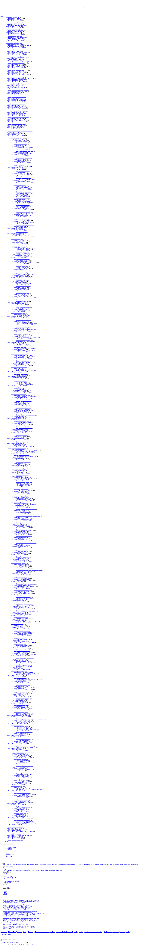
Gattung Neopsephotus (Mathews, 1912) (22, 777)
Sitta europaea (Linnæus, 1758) (22, 626)
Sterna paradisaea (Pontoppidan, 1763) (24, 271)
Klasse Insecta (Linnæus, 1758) (12, 59)
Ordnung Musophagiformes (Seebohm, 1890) (17, 438)
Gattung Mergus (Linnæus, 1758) (20, 214)
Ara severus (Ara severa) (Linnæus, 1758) (25, 766)
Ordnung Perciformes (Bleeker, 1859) (16, 122)
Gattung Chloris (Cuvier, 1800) (20, 529)
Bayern (9, 864)
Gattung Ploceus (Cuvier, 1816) (20, 610)
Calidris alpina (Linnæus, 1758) (22, 288)
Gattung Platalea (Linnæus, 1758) (20, 709)
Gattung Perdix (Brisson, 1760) (20, 404)
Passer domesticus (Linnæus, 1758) (23, 597)
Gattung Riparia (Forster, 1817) (20, 552)
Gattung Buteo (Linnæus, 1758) (20, 144)
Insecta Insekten (47, 864)
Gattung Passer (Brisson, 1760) (20, 595)
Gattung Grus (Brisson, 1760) (20, 425)
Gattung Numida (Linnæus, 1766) (21, 391)
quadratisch (6, 887)
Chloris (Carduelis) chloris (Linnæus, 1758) (25, 530)
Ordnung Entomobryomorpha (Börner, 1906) (17, 57)
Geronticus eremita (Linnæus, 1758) (23, 708)
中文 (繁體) (27, 926)
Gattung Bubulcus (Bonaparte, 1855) (21, 681)
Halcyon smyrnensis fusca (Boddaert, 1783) (25, 352)
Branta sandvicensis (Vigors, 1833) (23, 198)
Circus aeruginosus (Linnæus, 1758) (23, 147)
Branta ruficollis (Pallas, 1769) (22, 196)
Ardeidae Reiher (6, 870)
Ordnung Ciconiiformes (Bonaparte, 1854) (17, 302)
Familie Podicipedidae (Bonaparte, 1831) (19, 736)
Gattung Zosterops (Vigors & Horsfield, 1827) (23, 672)
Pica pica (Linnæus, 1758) (21, 492)
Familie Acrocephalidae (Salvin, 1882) (19, 449)
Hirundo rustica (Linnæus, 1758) (23, 551)
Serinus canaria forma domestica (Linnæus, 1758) (26, 543)
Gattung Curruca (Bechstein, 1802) (21, 641)
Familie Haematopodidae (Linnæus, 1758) (19, 254)
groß (5, 892)
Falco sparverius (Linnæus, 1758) (23, 382)
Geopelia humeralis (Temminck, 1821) (24, 333)
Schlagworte (8, 854)
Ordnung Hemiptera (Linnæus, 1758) (16, 67)
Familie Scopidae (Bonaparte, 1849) (18, 700)
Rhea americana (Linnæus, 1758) (23, 788)
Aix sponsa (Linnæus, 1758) (22, 172)
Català (7, 902)
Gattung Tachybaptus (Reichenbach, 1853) (22, 741)
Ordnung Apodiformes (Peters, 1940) (16, 228)
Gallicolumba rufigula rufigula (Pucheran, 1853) (26, 329)
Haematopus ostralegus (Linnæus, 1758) (24, 256)
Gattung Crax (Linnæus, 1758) (20, 388)
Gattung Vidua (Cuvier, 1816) (20, 668)
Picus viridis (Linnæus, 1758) (22, 734)
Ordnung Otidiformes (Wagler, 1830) (16, 443)
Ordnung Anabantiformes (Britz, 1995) (16, 98)
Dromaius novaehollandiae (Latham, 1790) (25, 236)
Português (8, 914)
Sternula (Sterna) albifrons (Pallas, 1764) (24, 274)
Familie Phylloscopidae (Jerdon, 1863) (19, 600)
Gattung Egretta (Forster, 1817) (20, 688)
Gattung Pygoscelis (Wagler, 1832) (21, 797)
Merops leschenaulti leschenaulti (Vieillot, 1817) (26, 370)
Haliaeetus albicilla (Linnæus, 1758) (23, 158)
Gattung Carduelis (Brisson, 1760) (21, 525)
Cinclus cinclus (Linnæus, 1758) (23, 475)
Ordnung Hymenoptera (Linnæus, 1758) (16, 68)
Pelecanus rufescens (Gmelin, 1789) (23, 699)
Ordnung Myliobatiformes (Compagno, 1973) (17, 91)
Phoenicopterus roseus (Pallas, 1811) (23, 722)
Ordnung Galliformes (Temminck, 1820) (16, 385)
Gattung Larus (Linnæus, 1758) (20, 263)
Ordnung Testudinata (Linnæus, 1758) (16, 135)
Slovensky (8, 915)
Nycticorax (32, 870)
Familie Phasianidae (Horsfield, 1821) (19, 394)
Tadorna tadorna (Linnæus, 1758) (23, 227)
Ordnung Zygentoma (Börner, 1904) (15, 85)
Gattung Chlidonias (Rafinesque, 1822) (22, 259)
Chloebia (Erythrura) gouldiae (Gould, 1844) (25, 504)
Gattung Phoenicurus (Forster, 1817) (21, 579)
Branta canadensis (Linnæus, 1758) (23, 193)
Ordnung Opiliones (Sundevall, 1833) (16, 53)
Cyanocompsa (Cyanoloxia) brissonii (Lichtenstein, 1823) (28, 468)
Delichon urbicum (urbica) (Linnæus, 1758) (25, 548)
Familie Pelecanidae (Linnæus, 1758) (18, 694)
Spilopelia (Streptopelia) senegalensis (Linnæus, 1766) (27, 337)
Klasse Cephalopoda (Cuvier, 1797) (15, 34)
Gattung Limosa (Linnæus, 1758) (21, 291)
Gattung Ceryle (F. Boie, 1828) (20, 347)
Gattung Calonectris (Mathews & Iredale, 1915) (23, 746)
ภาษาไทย (22, 924)
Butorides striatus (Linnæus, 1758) (23, 685)
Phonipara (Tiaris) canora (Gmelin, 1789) (24, 652)
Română (18, 914)
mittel (5, 891)
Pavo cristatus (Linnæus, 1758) (22, 403)
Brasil (23, 901)
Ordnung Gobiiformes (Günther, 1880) (16, 114)
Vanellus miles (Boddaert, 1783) (22, 252)
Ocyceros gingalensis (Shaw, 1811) (23, 358)
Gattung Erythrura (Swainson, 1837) (21, 507)
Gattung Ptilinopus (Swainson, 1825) (21, 334)
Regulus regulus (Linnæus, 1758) (23, 622)
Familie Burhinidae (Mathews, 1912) (18, 242)
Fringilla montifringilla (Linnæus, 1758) (24, 536)
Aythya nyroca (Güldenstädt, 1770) (23, 189)
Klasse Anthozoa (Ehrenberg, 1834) (15, 18)
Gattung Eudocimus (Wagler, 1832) (21, 705)
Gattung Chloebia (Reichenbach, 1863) (22, 503)
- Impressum (34, 944)
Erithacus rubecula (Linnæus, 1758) (23, 575)
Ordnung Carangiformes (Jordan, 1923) (16, 106)
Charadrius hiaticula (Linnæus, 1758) (24, 249)
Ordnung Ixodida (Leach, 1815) (15, 51)
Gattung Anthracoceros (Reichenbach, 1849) (23, 355)
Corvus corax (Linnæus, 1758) (22, 480)
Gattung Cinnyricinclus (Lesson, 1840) (22, 631)
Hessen (42, 864)
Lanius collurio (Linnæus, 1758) (22, 557)
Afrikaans (8, 900)
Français (16, 907)
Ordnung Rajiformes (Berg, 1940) (15, 93)
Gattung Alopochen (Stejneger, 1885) (21, 173)
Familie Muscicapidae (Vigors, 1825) (18, 573)
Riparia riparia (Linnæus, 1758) (22, 553)
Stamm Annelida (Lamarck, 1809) (13, 29)
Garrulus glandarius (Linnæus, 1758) (23, 487)
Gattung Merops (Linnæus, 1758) (21, 368)
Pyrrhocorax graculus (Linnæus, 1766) (24, 494)
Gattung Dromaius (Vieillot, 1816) (21, 235)
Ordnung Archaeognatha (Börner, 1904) (16, 60)
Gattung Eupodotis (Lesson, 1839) (21, 445)
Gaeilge (7, 908)
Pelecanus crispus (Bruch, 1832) (22, 696)
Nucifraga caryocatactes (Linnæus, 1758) (24, 490)
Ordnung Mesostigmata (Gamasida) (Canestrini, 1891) (19, 52)
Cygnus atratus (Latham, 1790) (22, 205)
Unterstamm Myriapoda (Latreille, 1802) (14, 43)
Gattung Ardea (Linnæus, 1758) (20, 678)
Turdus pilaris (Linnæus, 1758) (22, 664)
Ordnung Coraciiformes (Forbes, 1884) (16, 342)
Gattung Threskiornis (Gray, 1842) (21, 712)
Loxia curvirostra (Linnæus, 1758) (23, 538)
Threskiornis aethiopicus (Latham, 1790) (24, 713)
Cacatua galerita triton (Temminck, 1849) (24, 752)
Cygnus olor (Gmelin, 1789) (22, 207)
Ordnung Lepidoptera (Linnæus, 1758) (16, 70)
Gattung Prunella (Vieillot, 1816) (20, 613)
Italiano (16, 909)
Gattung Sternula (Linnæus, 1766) (21, 273)
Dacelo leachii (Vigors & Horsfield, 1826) (24, 350)
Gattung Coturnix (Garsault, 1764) (21, 397)
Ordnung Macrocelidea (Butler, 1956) (16, 834)
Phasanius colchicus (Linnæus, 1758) (24, 408)
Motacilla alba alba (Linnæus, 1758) (23, 568)
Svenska (26, 915)
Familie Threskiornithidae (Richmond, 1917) (20, 703)
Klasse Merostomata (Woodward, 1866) (14, 46)
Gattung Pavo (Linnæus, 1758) (20, 402)
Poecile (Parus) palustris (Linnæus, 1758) (24, 593)
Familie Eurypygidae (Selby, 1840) (18, 372)
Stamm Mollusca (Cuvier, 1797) (12, 32)
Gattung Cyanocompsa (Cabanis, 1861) (22, 466)
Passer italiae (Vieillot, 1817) (22, 599)
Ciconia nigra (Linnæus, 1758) (22, 308)
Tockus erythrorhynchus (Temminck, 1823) (25, 362)
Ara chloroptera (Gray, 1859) (22, 761)
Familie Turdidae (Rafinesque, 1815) (18, 659)
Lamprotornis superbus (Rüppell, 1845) (24, 634)
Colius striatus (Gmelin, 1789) (22, 315)
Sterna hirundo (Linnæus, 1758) (22, 270)
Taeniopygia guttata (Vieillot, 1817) (23, 523)
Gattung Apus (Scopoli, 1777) (20, 230)
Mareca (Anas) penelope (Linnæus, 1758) (24, 212)
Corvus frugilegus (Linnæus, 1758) (23, 484)
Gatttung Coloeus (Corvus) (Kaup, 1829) (22, 477)
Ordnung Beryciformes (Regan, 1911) (16, 104)
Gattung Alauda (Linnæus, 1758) (20, 458)
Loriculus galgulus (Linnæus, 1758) (23, 774)
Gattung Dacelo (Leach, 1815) (20, 349)
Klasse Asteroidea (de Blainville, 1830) (16, 23)
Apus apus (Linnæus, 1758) (22, 232)
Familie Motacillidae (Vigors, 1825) (18, 563)
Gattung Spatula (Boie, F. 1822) (20, 223)
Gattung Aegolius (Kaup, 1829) (20, 806)
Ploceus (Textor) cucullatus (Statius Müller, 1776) (26, 611)
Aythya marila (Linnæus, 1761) (22, 188)
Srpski (18, 915)
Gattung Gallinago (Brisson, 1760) (21, 289)
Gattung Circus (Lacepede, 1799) (20, 146)
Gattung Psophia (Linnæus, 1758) (21, 430)
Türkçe (18, 916)
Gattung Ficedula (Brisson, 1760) (20, 577)
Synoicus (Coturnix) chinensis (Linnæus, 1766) (26, 415)
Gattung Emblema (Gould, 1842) (20, 505)
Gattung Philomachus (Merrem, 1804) (21, 296)
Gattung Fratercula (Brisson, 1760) (21, 240)
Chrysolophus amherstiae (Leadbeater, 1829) (25, 396)
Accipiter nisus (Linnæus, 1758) (22, 142)
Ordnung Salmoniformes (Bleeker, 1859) (16, 124)
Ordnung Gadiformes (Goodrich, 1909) (16, 113)
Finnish (7, 907)
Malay (7, 912)
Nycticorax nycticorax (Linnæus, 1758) (24, 693)
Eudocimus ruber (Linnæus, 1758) (23, 706)
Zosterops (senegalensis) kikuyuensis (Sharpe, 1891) (27, 673)
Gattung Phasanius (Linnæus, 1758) (21, 406)
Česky (15, 902)
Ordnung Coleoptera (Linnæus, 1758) (16, 63)
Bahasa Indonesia (11, 901)
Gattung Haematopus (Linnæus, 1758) (21, 255)
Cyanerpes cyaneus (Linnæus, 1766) (23, 649)
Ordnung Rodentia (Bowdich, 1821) (15, 840)
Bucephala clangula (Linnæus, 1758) (23, 200)
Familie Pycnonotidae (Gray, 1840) (18, 615)
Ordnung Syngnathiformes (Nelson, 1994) (17, 126)
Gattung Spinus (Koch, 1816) (20, 544)
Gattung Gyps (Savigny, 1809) (20, 154)
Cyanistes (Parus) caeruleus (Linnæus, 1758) (25, 584)
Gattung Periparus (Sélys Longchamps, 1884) (23, 590)
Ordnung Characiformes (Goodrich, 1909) (17, 108)
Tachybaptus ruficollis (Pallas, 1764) (23, 742)
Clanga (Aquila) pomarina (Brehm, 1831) (24, 151)
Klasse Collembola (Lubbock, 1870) (13, 56)
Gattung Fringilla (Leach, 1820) (20, 533)
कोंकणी (7, 922)
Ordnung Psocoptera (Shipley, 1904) (15, 80)
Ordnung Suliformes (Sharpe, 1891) (15, 817)
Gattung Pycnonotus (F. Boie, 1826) (21, 617)
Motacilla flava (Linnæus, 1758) (22, 572)
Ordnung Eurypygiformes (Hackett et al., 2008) (18, 371)
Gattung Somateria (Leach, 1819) (20, 221)
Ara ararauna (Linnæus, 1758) (22, 760)
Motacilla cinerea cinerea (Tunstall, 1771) (24, 571)
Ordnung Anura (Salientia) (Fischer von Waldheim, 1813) (20, 129)
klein (5, 889)
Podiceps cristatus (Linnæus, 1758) (23, 739)
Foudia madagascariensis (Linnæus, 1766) (25, 608)
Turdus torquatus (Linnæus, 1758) (23, 665)
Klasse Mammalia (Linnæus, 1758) (13, 824)
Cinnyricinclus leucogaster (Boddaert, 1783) (25, 632)
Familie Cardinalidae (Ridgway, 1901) (19, 465)
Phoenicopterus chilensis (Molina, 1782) (24, 721)
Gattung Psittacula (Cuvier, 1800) (20, 782)
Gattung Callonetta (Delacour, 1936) (21, 201)
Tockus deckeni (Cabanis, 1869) (22, 361)
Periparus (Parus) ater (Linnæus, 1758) (24, 591)
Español (25, 905)
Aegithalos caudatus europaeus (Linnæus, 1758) (26, 456)
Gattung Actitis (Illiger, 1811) (20, 282)
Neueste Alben (9, 849)
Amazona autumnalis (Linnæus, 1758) (24, 755)
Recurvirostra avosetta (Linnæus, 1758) (24, 280)
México (15, 912)
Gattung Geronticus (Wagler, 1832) (21, 707)
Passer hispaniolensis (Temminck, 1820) (24, 598)
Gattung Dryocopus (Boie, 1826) (20, 730)
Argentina (19, 900)
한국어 (7, 928)
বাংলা (13, 922)
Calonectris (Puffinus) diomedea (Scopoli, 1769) (26, 747)
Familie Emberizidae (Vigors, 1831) (18, 496)
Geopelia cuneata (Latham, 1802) (23, 331)
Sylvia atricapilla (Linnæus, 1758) (23, 645)
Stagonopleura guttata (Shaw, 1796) (23, 520)
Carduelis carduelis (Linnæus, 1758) (23, 527)
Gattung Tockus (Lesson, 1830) (20, 360)
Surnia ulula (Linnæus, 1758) (22, 816)
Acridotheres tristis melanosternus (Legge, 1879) (26, 629)
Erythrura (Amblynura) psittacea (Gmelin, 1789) (26, 509)
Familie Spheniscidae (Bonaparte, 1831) (19, 791)
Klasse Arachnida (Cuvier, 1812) (12, 48)
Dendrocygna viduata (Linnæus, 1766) (24, 209)
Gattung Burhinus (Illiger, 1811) (20, 243)
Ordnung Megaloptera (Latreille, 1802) (16, 73)
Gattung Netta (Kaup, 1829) (19, 216)
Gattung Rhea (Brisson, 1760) (20, 787)
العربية (15, 921)
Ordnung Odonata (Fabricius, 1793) (15, 75)
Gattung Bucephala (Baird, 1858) (20, 199)
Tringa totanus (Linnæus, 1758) (22, 301)
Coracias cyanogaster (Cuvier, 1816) (23, 365)
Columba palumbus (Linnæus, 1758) (23, 327)
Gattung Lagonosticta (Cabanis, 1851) (21, 517)
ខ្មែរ (18, 926)
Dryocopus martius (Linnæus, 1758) (23, 732)
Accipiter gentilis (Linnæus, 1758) (23, 141)
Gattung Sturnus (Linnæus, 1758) (20, 638)
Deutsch (8, 904)
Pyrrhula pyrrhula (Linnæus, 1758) (23, 540)
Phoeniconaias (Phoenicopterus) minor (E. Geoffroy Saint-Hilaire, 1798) (31, 719)
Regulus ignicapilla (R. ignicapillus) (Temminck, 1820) (27, 621)
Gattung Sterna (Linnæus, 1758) (20, 269)
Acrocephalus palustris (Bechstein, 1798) (24, 451)
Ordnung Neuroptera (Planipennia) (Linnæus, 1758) (19, 74)
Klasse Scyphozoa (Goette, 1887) (15, 20)
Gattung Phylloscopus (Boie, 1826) (21, 601)
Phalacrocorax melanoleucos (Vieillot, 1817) (25, 823)
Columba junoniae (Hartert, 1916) (23, 322)
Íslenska (7, 909)
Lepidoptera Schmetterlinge (60, 864)
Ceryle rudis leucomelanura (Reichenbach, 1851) (26, 348)
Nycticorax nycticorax (39, 870)
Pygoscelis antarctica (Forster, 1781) (23, 798)
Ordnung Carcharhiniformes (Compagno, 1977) (18, 90)
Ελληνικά (8, 918)
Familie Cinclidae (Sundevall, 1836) (18, 472)
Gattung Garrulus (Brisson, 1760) (20, 486)
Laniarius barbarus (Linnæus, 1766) (23, 561)
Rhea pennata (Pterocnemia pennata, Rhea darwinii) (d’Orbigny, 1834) (30, 789)
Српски (27, 919)
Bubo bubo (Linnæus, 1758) (22, 811)
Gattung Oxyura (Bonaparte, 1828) (21, 219)
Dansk (23, 902)
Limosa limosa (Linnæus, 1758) (22, 293)
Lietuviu (23, 911)
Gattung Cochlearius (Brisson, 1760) (21, 686)
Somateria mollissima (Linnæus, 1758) (24, 222)
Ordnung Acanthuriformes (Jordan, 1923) (16, 95)
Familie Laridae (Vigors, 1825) (17, 257)
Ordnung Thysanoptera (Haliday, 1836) (16, 83)
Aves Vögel (5, 864)
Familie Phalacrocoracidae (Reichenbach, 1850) (21, 818)
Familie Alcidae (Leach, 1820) (17, 239)
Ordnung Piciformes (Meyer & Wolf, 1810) (17, 723)
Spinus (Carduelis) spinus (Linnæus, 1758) (25, 545)
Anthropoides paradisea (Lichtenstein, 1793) (25, 422)
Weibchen (136, 864)
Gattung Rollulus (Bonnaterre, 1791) (21, 411)
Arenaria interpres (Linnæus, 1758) (23, 286)
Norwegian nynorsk (27, 913)
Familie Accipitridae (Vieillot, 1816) (18, 139)
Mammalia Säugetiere (70, 864)
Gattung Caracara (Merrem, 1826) (21, 378)
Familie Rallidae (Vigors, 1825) (17, 432)
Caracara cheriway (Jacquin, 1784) (23, 379)
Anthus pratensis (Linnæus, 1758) (23, 566)
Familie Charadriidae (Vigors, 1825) (18, 246)
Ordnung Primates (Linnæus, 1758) (15, 837)
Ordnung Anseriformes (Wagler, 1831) (16, 167)
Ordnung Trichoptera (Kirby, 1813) (15, 84)
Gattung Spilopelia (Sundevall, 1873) (21, 336)
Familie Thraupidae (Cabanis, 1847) (18, 647)
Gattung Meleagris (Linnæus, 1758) (21, 399)
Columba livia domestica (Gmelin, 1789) (24, 324)
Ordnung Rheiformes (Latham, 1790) (16, 784)
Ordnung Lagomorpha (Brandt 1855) (16, 833)
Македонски (32, 918)
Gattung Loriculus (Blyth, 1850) (20, 773)
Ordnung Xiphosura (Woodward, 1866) (16, 47)
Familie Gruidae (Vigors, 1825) (17, 419)
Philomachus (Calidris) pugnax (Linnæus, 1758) (26, 297)
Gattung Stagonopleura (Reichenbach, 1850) (23, 519)
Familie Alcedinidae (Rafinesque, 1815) (19, 343)
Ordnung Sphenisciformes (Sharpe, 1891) (17, 790)
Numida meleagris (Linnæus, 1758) (23, 392)
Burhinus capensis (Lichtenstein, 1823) (24, 244)
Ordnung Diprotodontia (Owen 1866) (16, 830)
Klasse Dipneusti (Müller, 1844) (12, 86)
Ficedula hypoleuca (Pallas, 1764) (23, 578)
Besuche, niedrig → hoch (9, 882)
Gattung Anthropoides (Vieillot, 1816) (21, 421)
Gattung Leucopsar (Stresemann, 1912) (22, 635)
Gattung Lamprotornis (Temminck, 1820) (22, 633)
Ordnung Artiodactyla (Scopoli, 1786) (16, 825)
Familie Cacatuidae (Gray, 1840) (17, 749)
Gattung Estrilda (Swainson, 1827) (21, 510)
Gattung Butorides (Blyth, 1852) (20, 683)
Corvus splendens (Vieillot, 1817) (23, 485)
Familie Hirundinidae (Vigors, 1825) (18, 546)
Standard (6, 873)
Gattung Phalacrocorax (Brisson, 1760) (22, 820)
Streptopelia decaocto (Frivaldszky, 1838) (24, 340)
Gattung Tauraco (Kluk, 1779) (20, 441)
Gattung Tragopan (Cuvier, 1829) (20, 416)
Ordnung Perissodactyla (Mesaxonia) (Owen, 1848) (19, 835)
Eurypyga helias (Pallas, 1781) (22, 375)
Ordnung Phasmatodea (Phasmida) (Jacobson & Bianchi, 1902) (21, 78)
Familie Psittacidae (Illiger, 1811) (17, 753)
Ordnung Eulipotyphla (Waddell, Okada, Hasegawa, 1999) (20, 831)
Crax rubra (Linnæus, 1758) (22, 389)
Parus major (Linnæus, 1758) (22, 588)
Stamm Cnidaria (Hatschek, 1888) (13, 17)
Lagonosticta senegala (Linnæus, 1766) (24, 518)
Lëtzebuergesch (11, 911)
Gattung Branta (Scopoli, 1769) (20, 191)
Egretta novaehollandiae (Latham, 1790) (24, 691)
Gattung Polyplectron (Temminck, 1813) (22, 409)
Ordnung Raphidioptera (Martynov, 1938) (17, 81)
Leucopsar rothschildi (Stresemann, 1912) (24, 637)
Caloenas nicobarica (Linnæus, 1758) (24, 320)
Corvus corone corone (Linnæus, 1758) (24, 483)
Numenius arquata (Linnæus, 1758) (23, 295)
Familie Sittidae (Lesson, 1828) (17, 624)
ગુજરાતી (20, 922)
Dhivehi (17, 904)
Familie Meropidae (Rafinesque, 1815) (19, 367)
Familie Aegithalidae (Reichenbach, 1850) (19, 453)
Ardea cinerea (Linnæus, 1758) (22, 680)
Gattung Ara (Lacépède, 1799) (20, 759)
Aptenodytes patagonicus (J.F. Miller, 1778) (25, 794)
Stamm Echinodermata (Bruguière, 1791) (14, 21)
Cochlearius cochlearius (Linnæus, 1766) (24, 687)
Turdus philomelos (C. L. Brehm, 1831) (24, 662)
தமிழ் (6, 924)
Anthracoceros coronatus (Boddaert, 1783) (25, 356)
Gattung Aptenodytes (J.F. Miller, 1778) (22, 793)
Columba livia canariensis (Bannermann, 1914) (26, 323)
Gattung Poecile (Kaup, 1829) (20, 592)
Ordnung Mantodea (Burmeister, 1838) (16, 71)
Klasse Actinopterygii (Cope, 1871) (13, 94)
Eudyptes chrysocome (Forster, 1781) (24, 796)
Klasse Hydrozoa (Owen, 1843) (15, 19)
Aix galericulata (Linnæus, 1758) (23, 171)
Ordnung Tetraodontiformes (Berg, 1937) (16, 127)
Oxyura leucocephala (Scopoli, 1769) (24, 220)
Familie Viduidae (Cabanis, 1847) (18, 667)
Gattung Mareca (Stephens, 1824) (20, 210)
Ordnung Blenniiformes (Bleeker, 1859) (16, 105)
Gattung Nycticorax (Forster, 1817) (21, 692)
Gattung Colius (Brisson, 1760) (20, 314)
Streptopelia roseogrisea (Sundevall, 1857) (25, 341)
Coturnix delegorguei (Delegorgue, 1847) (24, 398)
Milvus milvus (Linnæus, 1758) (22, 162)
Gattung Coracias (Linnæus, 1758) (21, 364)
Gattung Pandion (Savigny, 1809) (20, 165)
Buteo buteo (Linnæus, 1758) (22, 145)
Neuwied (28, 870)
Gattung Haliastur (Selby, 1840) (20, 159)
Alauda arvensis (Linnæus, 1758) (23, 459)
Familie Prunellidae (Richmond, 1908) (19, 612)
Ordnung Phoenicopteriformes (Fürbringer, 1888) (18, 715)
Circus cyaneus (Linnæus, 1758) (23, 148)
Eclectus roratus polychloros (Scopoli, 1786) (25, 769)
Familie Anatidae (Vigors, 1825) (17, 168)
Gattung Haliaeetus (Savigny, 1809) (21, 156)
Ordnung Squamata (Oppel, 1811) (15, 134)
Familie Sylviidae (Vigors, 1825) (17, 640)
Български (20, 918)
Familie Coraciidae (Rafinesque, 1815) (19, 363)
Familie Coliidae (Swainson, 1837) (18, 313)
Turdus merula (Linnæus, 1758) (22, 661)
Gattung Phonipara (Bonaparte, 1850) (21, 651)
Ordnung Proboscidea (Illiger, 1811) (15, 838)
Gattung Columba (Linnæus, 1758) (21, 321)
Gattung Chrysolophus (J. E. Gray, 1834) (22, 395)
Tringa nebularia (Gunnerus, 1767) (23, 300)
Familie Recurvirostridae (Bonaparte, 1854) (20, 277)
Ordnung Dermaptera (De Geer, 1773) (16, 64)
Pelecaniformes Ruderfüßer (49, 870)
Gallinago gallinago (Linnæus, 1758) (24, 290)
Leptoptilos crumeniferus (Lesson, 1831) (24, 310)
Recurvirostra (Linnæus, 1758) (20, 279)
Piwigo (30, 944)
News (7, 857)
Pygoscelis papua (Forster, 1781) (23, 800)
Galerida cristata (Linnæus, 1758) (23, 462)
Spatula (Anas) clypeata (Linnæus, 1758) (24, 225)
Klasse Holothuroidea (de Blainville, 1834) (17, 25)
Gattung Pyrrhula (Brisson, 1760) (20, 539)
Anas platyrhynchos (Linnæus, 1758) (24, 178)
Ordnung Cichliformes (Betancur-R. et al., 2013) (18, 110)
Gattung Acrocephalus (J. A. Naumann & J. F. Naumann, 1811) (27, 450)
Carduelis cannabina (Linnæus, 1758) (24, 526)
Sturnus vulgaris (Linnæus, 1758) (23, 639)
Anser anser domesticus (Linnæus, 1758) (24, 182)
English (26, 904)
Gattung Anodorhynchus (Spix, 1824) (21, 756)
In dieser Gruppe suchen (6, 934)
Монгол (8, 919)
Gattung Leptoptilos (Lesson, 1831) (21, 309)
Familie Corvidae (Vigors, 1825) (17, 476)
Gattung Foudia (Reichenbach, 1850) (21, 607)
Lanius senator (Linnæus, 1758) (22, 558)
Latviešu (24, 909)
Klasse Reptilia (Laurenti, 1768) (12, 132)
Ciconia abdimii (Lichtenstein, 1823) (23, 306)
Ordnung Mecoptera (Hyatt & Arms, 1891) (17, 72)
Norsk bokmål (10, 913)
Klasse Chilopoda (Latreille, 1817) (15, 44)
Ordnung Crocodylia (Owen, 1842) (15, 133)
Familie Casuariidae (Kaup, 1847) (18, 234)
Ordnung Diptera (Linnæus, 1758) (15, 65)
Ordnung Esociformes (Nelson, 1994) (16, 112)
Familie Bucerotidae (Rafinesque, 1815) (19, 354)
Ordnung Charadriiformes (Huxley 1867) (16, 237)
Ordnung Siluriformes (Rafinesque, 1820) (17, 125)
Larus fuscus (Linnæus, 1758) (22, 267)
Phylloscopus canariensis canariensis (23, 602)
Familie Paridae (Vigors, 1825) (17, 581)
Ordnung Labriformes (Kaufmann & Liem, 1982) (18, 117)
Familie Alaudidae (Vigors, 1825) (18, 457)
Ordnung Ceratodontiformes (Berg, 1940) (17, 87)
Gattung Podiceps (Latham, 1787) (21, 737)
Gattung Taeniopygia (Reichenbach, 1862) (22, 521)
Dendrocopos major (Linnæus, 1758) (23, 728)
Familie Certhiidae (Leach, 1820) (18, 469)
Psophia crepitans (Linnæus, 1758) (23, 431)
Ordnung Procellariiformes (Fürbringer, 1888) (17, 743)
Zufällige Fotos (9, 856)
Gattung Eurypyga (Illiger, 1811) (20, 374)
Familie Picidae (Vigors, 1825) (17, 725)
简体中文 (29, 927)
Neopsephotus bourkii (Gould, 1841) (23, 779)
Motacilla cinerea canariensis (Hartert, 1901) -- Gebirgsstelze (28, 570)
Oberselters (101, 864)
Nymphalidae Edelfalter (94, 864)
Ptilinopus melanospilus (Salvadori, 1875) (24, 335)
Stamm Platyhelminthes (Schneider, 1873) (14, 26)
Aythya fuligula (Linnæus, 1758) (23, 187)
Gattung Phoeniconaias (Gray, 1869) (21, 717)
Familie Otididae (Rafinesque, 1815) (18, 444)
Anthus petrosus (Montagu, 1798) (23, 565)
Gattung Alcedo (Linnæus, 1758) (20, 344)
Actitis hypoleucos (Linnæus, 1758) (23, 283)
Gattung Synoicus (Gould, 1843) (20, 414)
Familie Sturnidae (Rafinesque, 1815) (18, 627)
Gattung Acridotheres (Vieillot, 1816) (21, 628)
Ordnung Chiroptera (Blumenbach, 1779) (16, 829)
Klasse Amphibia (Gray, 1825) (12, 128)
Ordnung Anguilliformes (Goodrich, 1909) (17, 99)
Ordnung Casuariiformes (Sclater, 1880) (16, 233)
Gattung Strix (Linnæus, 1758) (20, 813)
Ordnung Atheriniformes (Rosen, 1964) (16, 100)
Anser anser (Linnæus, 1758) (22, 181)
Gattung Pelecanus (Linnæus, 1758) (21, 695)
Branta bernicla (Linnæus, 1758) (23, 192)
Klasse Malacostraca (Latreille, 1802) (16, 40)
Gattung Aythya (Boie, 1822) (20, 185)
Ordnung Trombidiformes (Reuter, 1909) (16, 54)
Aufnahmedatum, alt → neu (10, 878)
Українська (9, 920)
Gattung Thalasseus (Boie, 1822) (20, 275)
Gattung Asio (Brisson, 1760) (20, 808)
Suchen (7, 853)
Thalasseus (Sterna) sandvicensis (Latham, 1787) (26, 276)
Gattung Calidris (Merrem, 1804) (20, 287)
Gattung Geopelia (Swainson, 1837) (21, 330)
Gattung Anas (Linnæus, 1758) (20, 175)
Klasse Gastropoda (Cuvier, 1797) (15, 36)
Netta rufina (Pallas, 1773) (21, 218)
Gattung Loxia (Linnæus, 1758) (20, 537)
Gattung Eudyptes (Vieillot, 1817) (21, 795)
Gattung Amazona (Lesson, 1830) (21, 754)
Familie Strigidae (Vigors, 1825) (17, 804)
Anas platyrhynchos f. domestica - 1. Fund (25, 179)
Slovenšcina (29, 914)
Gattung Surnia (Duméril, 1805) (20, 815)
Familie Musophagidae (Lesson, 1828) (19, 439)
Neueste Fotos (9, 848)
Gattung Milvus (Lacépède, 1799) (21, 161)
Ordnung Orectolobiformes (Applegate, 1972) (17, 92)
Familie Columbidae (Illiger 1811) (18, 317)
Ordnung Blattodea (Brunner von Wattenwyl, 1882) (19, 61)
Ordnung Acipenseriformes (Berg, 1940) (16, 97)
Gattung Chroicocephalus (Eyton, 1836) (22, 261)
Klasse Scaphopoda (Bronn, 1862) (15, 38)
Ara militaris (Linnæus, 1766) (22, 763)
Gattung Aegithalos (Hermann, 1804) (21, 455)
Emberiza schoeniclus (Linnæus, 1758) (24, 500)
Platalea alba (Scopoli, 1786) (22, 710)
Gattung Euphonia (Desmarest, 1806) (21, 531)
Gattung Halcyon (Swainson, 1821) (21, 351)
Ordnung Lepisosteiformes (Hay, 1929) (16, 118)
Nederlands (26, 912)
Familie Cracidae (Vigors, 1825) (17, 387)
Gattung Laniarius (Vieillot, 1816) (21, 560)
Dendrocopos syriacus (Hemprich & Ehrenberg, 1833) (27, 729)
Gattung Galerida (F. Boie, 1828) (20, 460)
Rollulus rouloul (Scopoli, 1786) (22, 412)
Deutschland (21, 864)
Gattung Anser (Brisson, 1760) (20, 180)
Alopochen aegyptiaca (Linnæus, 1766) (24, 174)
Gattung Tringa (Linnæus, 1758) (20, 298)
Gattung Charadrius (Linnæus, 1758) (21, 247)
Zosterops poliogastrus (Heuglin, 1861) (24, 674)
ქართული (9, 926)
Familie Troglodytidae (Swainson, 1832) (19, 655)
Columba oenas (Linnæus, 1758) (23, 325)
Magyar (32, 911)
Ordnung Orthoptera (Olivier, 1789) (15, 77)
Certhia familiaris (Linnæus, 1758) (23, 471)
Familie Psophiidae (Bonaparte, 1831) (19, 429)
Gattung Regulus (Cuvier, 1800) (20, 620)
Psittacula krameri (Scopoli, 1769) (23, 783)
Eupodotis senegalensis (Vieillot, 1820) (24, 446)
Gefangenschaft (37, 864)
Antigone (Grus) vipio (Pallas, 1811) (23, 424)
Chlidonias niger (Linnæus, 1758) (23, 260)
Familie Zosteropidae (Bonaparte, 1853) (19, 671)
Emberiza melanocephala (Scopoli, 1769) (24, 499)
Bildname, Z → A (8, 876)
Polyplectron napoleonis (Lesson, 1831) (24, 410)
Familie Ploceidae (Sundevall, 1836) (18, 606)
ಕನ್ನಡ (13, 924)
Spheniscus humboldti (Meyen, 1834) (24, 802)
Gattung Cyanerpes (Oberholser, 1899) (22, 648)
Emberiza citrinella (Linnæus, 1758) (23, 498)
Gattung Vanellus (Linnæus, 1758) (21, 250)
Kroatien (53, 864)
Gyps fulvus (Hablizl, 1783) (22, 155)
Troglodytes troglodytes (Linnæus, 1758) (24, 658)
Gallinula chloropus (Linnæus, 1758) (23, 437)
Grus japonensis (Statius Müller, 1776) (24, 428)
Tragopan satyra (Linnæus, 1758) (23, 417)
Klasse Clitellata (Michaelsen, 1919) (15, 30)
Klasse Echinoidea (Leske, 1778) (15, 24)
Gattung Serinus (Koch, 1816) (20, 541)
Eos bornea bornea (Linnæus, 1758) (23, 771)
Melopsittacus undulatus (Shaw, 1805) (24, 776)
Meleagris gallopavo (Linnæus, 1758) (24, 401)
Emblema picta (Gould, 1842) (22, 506)
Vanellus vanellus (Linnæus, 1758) (23, 253)
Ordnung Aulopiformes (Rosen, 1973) (16, 101)
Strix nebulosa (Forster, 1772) (22, 814)
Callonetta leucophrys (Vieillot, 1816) (24, 202)
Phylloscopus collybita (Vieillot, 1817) (24, 604)
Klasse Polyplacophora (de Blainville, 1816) (17, 37)
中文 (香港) (9, 927)
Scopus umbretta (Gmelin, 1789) (23, 702)
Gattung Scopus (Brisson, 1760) (20, 701)
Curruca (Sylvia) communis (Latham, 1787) (25, 642)
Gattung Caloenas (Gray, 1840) (20, 318)
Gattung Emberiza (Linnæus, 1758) (21, 497)
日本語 (20, 927)
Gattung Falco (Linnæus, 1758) (20, 381)
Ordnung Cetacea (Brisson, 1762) (15, 828)
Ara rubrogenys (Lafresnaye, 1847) (23, 764)
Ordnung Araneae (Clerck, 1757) (15, 50)
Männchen (78, 864)
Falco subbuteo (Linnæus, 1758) (23, 383)
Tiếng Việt (8, 916)
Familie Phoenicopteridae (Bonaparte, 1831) (20, 716)
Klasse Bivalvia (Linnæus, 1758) (15, 33)
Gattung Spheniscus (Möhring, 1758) (21, 801)
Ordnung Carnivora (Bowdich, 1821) (16, 827)
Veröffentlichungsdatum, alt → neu (11, 881)
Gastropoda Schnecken (29, 864)
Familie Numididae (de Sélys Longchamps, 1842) (21, 390)
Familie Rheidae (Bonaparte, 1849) (18, 786)
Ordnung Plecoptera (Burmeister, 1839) (16, 79)
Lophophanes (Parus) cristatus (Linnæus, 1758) (26, 586)
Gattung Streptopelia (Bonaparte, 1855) (22, 338)
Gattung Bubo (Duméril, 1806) (20, 810)
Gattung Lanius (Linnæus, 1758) (20, 556)
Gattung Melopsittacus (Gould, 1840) (21, 775)
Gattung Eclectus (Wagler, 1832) (20, 768)
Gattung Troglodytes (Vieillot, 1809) (21, 656)
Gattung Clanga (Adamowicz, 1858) (21, 149)
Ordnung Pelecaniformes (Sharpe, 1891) (16, 675)
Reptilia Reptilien (119, 864)
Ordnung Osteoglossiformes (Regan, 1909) (17, 121)
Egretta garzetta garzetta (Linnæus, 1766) (24, 689)
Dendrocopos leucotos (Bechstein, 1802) (24, 727)
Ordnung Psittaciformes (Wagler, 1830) (16, 748)
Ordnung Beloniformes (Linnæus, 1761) (16, 102)
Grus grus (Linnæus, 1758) (21, 426)
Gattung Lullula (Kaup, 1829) (20, 463)
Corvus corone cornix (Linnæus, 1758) (24, 482)
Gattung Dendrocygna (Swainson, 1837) (22, 208)
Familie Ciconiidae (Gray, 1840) (17, 303)
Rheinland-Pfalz (127, 864)
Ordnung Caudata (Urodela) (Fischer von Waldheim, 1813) (20, 131)
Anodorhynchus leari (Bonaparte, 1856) (24, 757)
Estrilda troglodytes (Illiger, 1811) (23, 513)
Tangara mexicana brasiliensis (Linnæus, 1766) (26, 654)
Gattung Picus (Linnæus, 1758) (20, 733)
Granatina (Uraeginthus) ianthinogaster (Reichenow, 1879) (28, 516)
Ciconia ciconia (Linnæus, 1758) (23, 307)
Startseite (4, 932)
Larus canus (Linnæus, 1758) (22, 266)
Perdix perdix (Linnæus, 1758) (22, 405)
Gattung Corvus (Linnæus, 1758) (20, 479)
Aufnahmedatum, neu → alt (10, 877)
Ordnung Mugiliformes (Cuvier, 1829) (16, 119)
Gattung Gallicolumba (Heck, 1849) (21, 328)
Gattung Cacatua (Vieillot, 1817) (20, 750)
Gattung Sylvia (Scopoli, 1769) (20, 644)
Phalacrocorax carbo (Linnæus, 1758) (24, 822)
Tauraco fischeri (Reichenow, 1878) (23, 442)
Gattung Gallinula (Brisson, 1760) (21, 436)
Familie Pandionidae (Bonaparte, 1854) (19, 164)
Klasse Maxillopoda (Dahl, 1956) (15, 41)
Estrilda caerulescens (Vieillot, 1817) (23, 511)
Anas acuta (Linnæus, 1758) (22, 176)
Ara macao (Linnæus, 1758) (22, 762)
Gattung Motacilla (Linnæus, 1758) (21, 567)
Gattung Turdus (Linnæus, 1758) (20, 660)
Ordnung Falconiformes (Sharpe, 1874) (16, 376)
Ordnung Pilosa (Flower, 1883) (14, 836)
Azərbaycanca (32, 900)
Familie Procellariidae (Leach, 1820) (18, 744)
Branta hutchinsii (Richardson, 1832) (23, 194)
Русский (18, 919)
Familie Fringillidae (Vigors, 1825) (18, 524)
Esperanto (8, 906)
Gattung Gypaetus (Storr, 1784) (20, 152)
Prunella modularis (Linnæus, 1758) (23, 614)
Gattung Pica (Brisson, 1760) (20, 491)
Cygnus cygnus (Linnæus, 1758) (23, 206)
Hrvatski (25, 908)
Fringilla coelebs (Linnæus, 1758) (23, 534)
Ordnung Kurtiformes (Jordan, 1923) (16, 115)
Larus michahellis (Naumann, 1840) (23, 268)
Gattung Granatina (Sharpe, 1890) (21, 514)
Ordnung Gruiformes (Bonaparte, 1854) (16, 418)
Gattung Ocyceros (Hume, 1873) (20, 357)
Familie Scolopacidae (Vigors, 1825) (18, 281)
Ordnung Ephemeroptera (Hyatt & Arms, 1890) (18, 66)
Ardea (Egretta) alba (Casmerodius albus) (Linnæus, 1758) (28, 679)
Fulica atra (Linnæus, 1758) (22, 435)
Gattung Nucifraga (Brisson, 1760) (21, 489)
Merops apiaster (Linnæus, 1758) (23, 369)
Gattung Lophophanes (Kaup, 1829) (21, 585)
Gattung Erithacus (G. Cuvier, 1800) (21, 574)
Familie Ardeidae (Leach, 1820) (17, 676)
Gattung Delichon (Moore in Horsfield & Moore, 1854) (25, 547)
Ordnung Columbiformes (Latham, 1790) (16, 316)
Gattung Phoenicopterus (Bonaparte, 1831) (22, 720)
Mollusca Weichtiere (84, 864)
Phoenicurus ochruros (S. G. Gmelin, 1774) (25, 580)
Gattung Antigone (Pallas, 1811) (20, 423)
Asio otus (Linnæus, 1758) (21, 809)
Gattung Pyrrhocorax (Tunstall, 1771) (21, 493)
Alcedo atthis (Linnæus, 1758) (22, 345)
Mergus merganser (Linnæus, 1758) (23, 215)
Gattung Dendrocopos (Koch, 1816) (21, 726)
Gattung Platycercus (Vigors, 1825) (21, 780)
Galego (16, 908)
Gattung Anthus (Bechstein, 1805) (21, 564)
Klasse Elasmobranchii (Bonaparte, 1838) (14, 88)
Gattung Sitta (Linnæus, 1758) (20, 625)
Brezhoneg (33, 901)
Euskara (28, 906)
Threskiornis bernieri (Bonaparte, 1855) (24, 714)
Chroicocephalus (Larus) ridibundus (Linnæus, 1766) (27, 262)
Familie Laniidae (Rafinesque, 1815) (18, 554)
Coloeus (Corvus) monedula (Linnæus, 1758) (25, 478)
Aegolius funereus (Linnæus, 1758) (23, 807)
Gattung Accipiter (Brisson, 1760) (21, 140)
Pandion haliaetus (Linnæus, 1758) (23, 166)
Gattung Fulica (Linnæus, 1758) (20, 433)
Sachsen (132, 864)
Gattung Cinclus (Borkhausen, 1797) (21, 473)
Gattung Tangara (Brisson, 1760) (20, 653)
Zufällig (6, 883)
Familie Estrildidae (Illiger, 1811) (17, 502)
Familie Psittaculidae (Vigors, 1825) (18, 767)
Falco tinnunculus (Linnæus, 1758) (23, 384)
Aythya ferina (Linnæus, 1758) (22, 186)
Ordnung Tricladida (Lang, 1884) (15, 27)
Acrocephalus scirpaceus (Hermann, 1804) (25, 452)
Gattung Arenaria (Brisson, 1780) (20, 284)
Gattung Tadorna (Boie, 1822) (20, 226)
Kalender (8, 855)
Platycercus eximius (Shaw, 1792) (23, 781)
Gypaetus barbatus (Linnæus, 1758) (23, 153)
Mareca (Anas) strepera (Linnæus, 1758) (24, 213)
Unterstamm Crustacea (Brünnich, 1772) (14, 39)
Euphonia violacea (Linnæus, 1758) (23, 532)
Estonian (19, 906)
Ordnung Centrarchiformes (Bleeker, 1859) (17, 107)
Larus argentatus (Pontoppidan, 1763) (24, 264)
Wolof (26, 916)
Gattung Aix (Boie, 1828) (19, 169)
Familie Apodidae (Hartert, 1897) (18, 229)
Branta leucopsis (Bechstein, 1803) (23, 195)
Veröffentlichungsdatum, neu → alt (11, 880)
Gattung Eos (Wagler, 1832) (19, 770)
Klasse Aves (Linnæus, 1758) (12, 137)
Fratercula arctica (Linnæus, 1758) (23, 241)
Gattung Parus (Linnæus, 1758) (20, 587)
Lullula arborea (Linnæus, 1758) (23, 464)
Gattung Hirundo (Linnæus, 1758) (21, 550)
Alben (2, 16)
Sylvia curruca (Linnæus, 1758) (22, 646)
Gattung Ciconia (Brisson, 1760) (20, 304)
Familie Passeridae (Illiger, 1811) (17, 594)
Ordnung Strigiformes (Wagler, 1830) (16, 803)
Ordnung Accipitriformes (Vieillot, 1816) (16, 138)
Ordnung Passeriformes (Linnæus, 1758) (16, 448)
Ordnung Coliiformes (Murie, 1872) (15, 311)
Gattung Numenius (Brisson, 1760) (21, 294)
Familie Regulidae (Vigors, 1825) (18, 619)
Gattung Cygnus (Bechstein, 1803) (21, 203)
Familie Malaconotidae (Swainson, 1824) (19, 559)
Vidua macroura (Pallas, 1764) (22, 669)
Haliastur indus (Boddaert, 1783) (23, 160)
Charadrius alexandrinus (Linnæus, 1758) (24, 248)
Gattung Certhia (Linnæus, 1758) (20, 470)
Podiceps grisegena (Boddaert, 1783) (23, 740)
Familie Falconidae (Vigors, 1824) (18, 377)
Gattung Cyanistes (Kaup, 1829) (20, 583)
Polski (40, 913)
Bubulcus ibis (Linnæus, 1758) (22, 682)
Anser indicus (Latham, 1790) (22, 183)
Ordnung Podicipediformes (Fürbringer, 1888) (17, 735)
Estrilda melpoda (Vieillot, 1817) (23, 512)
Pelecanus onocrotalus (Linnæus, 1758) (24, 698)
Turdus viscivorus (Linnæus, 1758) (23, 666)
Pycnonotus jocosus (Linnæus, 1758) (23, 618)
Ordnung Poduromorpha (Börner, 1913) (16, 58)
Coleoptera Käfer (15, 864)
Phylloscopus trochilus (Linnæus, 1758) (24, 605)
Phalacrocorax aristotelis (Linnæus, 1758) (24, 821)
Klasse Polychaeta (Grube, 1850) (15, 31)
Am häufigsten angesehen (11, 847)
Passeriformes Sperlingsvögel (110, 864)
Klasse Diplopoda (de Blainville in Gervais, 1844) (18, 45)
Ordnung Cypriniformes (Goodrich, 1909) (17, 111)
